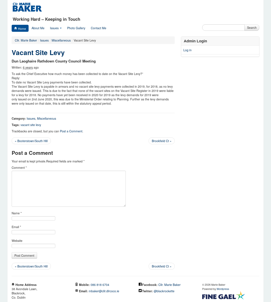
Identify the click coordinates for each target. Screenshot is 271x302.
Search (252, 27)
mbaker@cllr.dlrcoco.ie (104, 291)
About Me (38, 28)
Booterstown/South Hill (31, 141)
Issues (54, 28)
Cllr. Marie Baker (26, 40)
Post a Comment (71, 131)
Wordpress (223, 289)
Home (21, 28)
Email (16, 227)
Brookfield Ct (161, 141)
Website (17, 240)
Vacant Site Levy (38, 52)
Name (17, 213)
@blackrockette (164, 291)
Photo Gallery (76, 28)
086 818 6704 (100, 285)
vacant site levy (31, 125)
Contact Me (98, 28)
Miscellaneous (46, 118)
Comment (19, 167)
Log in (187, 50)
